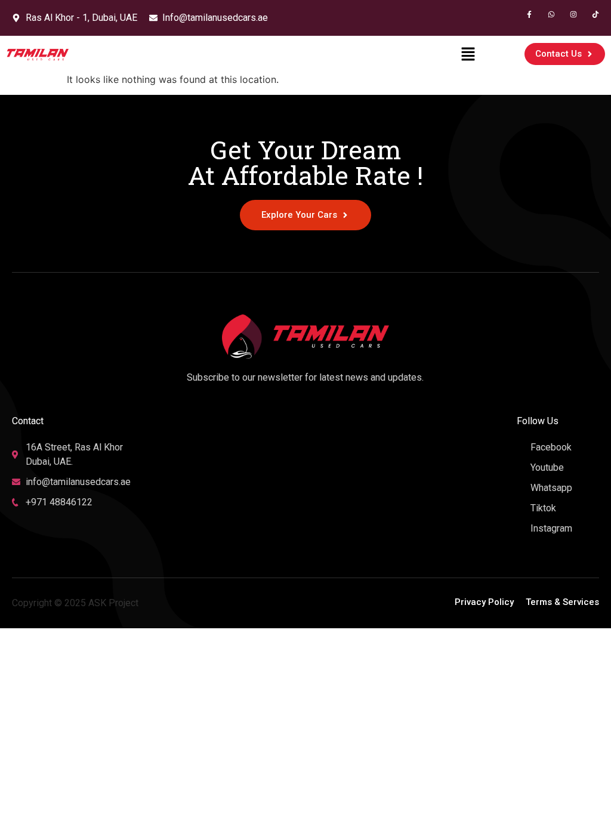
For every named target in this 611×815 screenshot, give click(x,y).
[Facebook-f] (529, 14)
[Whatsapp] (551, 14)
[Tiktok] (595, 14)
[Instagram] (573, 14)
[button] (468, 54)
